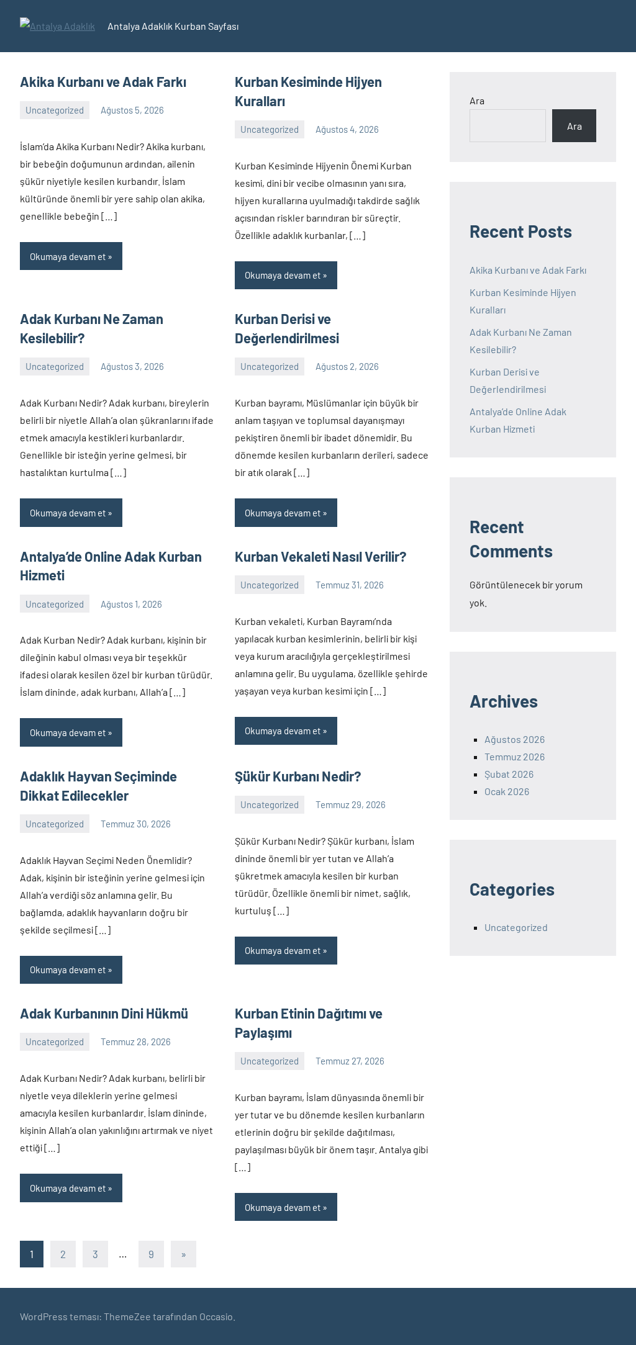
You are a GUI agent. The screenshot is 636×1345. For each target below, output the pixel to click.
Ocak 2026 (506, 791)
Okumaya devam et (68, 256)
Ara (477, 100)
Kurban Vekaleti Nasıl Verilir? (320, 556)
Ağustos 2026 (514, 739)
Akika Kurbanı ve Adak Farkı (103, 81)
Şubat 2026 (509, 774)
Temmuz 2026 (514, 756)
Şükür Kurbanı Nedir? (298, 776)
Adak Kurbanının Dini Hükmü (104, 1013)
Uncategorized (54, 109)
